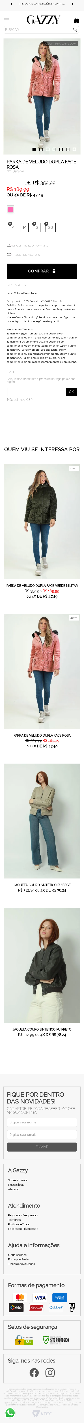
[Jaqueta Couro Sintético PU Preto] (42, 965)
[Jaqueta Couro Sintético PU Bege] (42, 820)
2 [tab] (41, 149)
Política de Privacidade (23, 1228)
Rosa (11, 209)
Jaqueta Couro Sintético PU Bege (42, 885)
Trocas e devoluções (21, 1264)
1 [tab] (34, 149)
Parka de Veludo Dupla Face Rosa (42, 735)
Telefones (14, 1219)
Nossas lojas (16, 1184)
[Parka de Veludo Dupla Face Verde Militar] (42, 521)
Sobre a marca (18, 1180)
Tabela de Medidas (26, 254)
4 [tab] (54, 149)
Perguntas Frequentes (23, 1215)
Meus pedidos (17, 1255)
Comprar (38, 271)
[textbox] (41, 30)
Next (72, 4)
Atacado (13, 1189)
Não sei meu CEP (19, 399)
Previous (11, 4)
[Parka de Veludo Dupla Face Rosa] (42, 671)
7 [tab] (74, 149)
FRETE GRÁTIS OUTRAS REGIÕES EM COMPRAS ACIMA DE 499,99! (45, 4)
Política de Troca (19, 1224)
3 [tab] (47, 149)
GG (50, 227)
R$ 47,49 (35, 195)
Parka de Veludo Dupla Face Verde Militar (42, 585)
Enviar (42, 1147)
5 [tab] (61, 149)
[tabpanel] (42, 96)
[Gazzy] (43, 19)
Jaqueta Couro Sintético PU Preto (42, 1029)
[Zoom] (42, 96)
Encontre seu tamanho (30, 245)
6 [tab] (67, 149)
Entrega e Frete (18, 1259)
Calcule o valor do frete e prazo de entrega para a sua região (41, 380)
